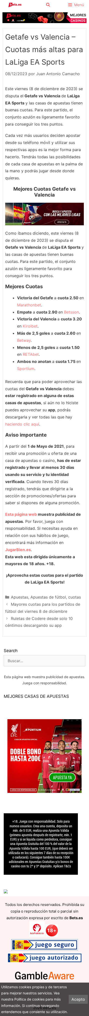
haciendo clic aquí (22, 424)
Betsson (71, 312)
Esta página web (21, 514)
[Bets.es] (14, 5)
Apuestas (19, 597)
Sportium (25, 368)
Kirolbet (30, 326)
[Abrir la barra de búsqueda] (48, 5)
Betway (24, 340)
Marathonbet (29, 304)
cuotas (74, 597)
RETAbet (31, 354)
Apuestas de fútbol (48, 597)
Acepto (78, 999)
